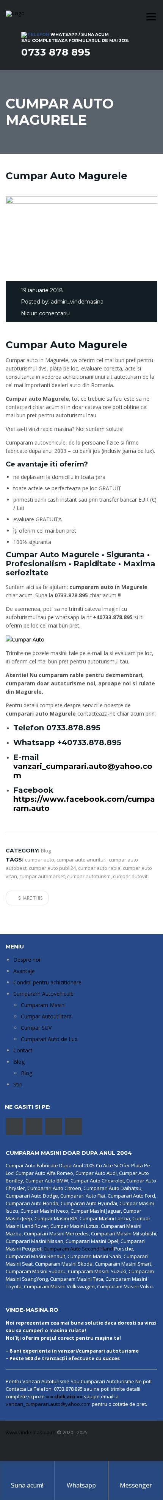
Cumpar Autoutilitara (46, 1016)
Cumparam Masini (43, 1005)
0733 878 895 (55, 52)
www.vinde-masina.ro (31, 1432)
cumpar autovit (130, 876)
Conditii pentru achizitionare (47, 982)
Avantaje (24, 971)
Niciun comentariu (45, 313)
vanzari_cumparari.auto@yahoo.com (48, 1404)
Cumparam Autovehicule (43, 993)
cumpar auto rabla (99, 868)
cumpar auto (39, 859)
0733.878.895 (73, 727)
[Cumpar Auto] (25, 639)
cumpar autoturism (89, 876)
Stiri (17, 1084)
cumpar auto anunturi (81, 859)
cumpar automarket (42, 876)
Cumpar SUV (36, 1027)
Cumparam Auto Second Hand (78, 1248)
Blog (19, 1061)
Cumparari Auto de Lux (49, 1039)
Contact (23, 1050)
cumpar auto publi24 (52, 868)
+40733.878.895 (89, 742)
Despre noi (26, 959)
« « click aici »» (64, 1396)
